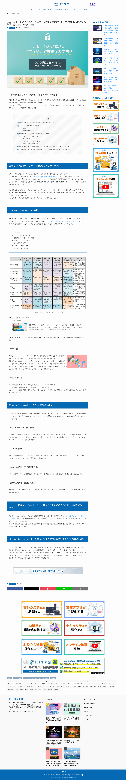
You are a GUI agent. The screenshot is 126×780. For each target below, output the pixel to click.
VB (108, 681)
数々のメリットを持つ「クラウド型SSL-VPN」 (34, 134)
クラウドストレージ (52, 684)
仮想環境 (85, 686)
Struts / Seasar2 (101, 681)
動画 (91, 686)
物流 (17, 689)
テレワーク (112, 684)
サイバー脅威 (75, 684)
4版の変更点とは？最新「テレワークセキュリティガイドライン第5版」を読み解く (56, 325)
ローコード (69, 686)
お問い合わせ (65, 774)
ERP (38, 681)
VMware (113, 681)
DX (21, 681)
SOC (94, 681)
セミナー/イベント (85, 684)
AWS (12, 681)
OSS (68, 681)
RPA (82, 681)
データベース (21, 686)
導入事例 (112, 686)
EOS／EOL (31, 681)
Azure (17, 681)
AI (8, 681)
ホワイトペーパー (31, 686)
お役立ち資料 (17, 684)
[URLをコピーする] (80, 588)
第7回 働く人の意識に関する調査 (44, 176)
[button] (15, 588)
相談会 (21, 689)
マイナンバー (41, 686)
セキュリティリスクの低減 (30, 136)
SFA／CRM (88, 681)
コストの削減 (26, 138)
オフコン (36, 684)
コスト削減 (62, 684)
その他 (9, 678)
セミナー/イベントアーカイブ (99, 684)
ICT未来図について (49, 774)
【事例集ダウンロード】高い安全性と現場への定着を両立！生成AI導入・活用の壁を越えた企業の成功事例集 (111, 30)
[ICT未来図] (63, 4)
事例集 (79, 686)
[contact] (65, 771)
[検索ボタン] (94, 10)
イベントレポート (27, 684)
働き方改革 (46, 678)
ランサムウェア (60, 686)
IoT (57, 681)
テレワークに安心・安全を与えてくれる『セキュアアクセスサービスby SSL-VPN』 (46, 146)
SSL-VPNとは (27, 130)
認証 (45, 689)
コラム (19, 27)
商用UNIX (105, 686)
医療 (95, 686)
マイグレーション (36, 678)
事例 (75, 686)
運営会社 (58, 774)
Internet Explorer (45, 681)
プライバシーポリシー (76, 774)
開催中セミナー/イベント (54, 689)
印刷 (99, 686)
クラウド (43, 684)
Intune (52, 681)
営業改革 (53, 678)
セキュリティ (12, 27)
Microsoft (62, 681)
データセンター (12, 686)
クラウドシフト (17, 678)
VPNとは (25, 128)
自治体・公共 (38, 689)
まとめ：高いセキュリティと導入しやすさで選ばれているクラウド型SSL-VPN (45, 149)
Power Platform (75, 681)
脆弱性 (31, 689)
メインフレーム (50, 686)
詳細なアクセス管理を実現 (30, 143)
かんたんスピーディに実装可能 (32, 141)
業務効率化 (11, 689)
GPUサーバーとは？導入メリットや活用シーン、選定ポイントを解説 (111, 71)
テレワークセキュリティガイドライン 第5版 (61, 221)
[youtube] (63, 771)
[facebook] (61, 771)
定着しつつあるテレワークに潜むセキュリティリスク (36, 123)
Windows (10, 684)
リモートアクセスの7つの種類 (29, 126)
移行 (26, 689)
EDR (25, 681)
